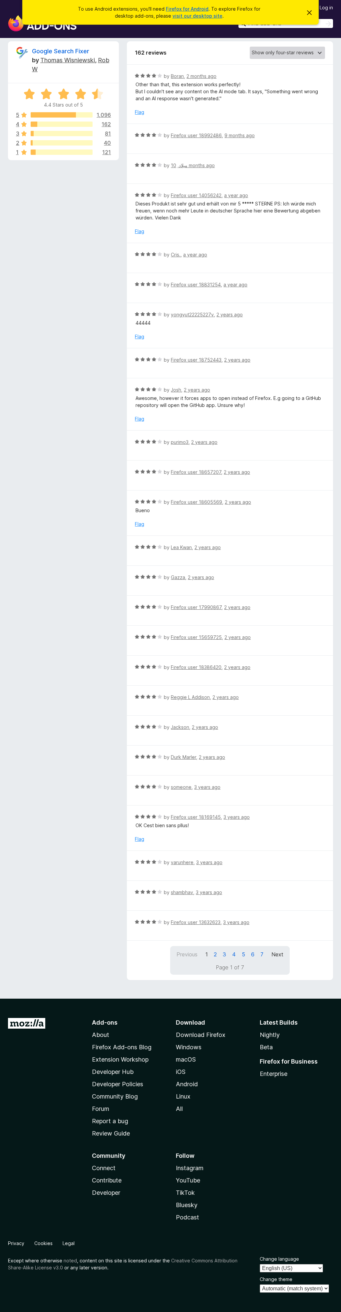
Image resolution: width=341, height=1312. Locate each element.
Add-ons (105, 1022)
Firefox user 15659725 (196, 637)
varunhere (182, 862)
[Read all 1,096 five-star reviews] (62, 115)
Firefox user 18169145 (196, 817)
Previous (186, 954)
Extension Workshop (120, 1059)
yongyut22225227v (192, 314)
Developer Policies (117, 1084)
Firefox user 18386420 (196, 667)
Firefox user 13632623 (195, 922)
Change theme (276, 1279)
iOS (180, 1071)
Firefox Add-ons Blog (122, 1047)
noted (70, 1260)
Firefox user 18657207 (196, 472)
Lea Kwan (181, 547)
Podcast (187, 1217)
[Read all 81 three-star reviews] (62, 133)
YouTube (188, 1180)
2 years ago (229, 314)
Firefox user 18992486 (196, 135)
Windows (188, 1047)
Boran (177, 76)
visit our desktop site (197, 16)
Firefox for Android (187, 9)
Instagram (189, 1167)
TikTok (185, 1192)
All (179, 1108)
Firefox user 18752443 (196, 360)
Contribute (107, 1180)
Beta (266, 1047)
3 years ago (207, 787)
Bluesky (186, 1204)
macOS (186, 1059)
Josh (176, 390)
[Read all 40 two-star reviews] (62, 143)
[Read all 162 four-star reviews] (62, 124)
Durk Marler (183, 757)
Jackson (180, 727)
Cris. (175, 254)
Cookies (43, 1243)
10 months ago (193, 165)
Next (277, 954)
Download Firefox (200, 1034)
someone (181, 787)
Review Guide (111, 1133)
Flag (139, 112)
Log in (326, 7)
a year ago (236, 195)
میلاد (183, 165)
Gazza (178, 577)
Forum (100, 1108)
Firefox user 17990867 (196, 607)
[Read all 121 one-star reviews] (62, 152)
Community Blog (115, 1096)
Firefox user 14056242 (196, 195)
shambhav (182, 892)
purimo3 (179, 442)
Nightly (270, 1034)
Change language (279, 1259)
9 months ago (239, 135)
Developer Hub (113, 1071)
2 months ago (201, 76)
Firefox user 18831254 (196, 284)
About (100, 1034)
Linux (183, 1096)
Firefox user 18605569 (196, 502)
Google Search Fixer (60, 51)
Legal (69, 1243)
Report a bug (110, 1121)
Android (187, 1084)
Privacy (16, 1243)
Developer (106, 1192)
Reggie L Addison (190, 697)
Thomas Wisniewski (67, 60)
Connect (104, 1167)
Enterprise (273, 1073)
